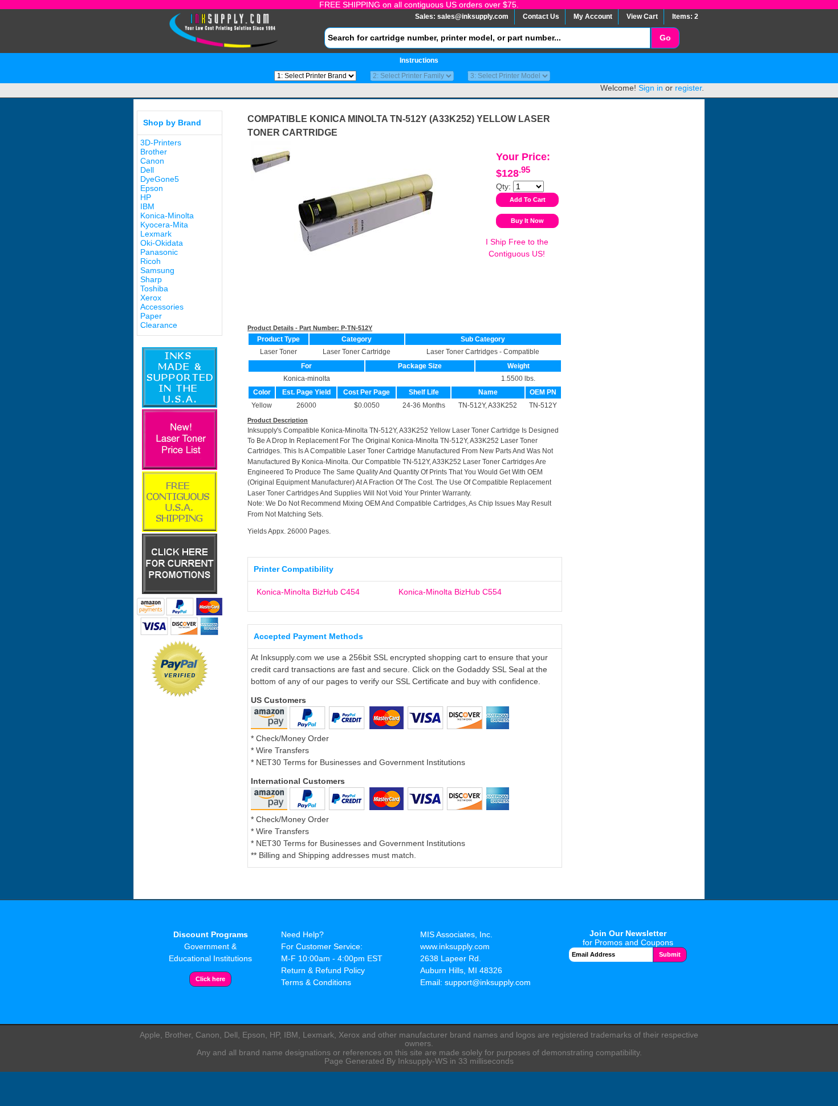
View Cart (642, 17)
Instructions (419, 60)
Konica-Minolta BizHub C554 (450, 591)
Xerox (150, 297)
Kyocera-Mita (164, 224)
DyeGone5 (159, 179)
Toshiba (154, 288)
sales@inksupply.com (473, 17)
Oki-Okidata (161, 242)
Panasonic (159, 252)
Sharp (151, 279)
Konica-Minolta (167, 215)
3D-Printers (160, 142)
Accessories (162, 306)
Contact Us (541, 17)
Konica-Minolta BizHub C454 (308, 591)
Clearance (158, 325)
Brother (153, 151)
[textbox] (487, 37)
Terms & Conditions (316, 982)
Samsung (157, 270)
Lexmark (156, 233)
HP (145, 197)
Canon (152, 160)
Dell (147, 169)
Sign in (650, 87)
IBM (147, 206)
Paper (151, 315)
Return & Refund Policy (323, 970)
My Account (592, 17)
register (688, 87)
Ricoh (150, 261)
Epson (151, 188)
